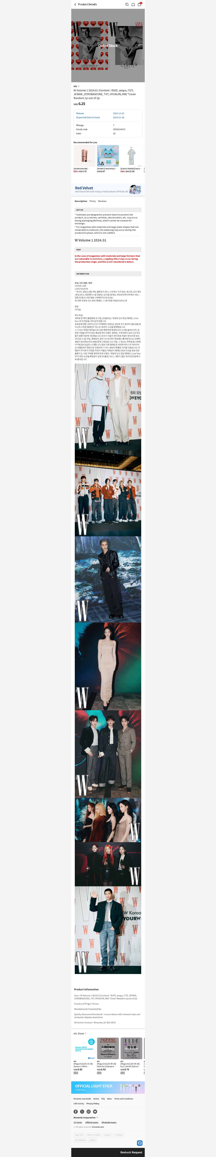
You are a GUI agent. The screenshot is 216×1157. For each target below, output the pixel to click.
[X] (82, 1112)
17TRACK (118, 1135)
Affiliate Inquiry (91, 1122)
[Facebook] (76, 1112)
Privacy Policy (93, 1103)
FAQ (103, 1098)
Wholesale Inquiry (109, 1122)
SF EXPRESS (80, 1140)
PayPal (107, 1135)
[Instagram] (89, 1112)
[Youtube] (95, 1112)
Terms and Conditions (123, 1098)
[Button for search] (127, 4)
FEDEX (93, 1140)
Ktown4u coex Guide (82, 1098)
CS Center (78, 1122)
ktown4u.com (98, 1127)
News (109, 1098)
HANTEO (79, 1135)
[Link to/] (133, 4)
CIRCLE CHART (94, 1135)
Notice (96, 1098)
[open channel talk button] (140, 1143)
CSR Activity (79, 1103)
